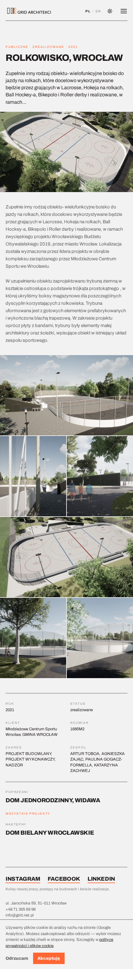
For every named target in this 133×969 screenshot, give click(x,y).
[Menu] (124, 11)
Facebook (64, 879)
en (98, 11)
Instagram (23, 879)
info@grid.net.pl (20, 915)
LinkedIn (101, 879)
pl (87, 11)
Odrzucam (17, 958)
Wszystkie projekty (28, 813)
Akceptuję (48, 958)
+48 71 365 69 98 (21, 909)
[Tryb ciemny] (110, 11)
